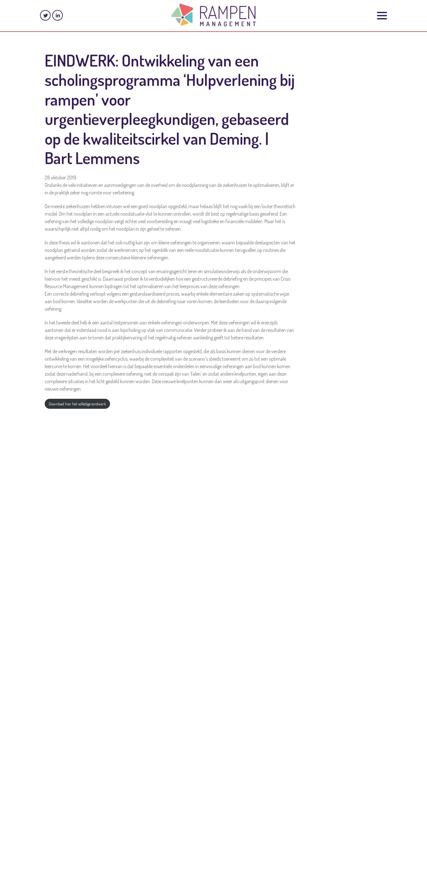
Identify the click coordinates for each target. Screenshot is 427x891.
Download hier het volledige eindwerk (77, 403)
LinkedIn (57, 15)
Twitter (45, 15)
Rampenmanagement (213, 15)
